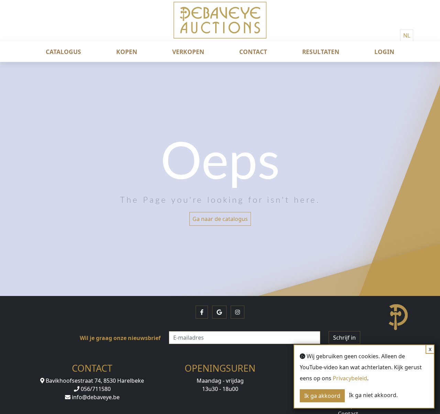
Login (384, 51)
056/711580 (95, 389)
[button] (202, 312)
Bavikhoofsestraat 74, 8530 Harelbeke (94, 380)
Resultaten (320, 51)
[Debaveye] (220, 26)
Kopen (126, 51)
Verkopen (188, 51)
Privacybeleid (350, 378)
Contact (253, 51)
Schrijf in (344, 337)
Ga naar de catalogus (220, 219)
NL (406, 35)
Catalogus (63, 51)
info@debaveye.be (95, 397)
